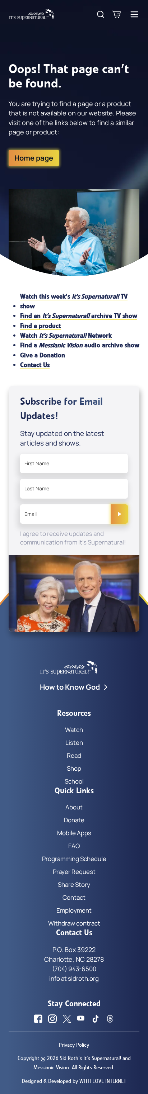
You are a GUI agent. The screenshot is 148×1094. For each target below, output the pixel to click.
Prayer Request (74, 871)
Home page (33, 158)
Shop (74, 768)
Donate (74, 820)
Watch (74, 730)
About (74, 807)
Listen (74, 742)
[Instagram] (52, 1018)
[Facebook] (38, 1018)
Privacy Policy (74, 1044)
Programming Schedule (74, 859)
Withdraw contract (74, 923)
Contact (74, 897)
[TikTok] (95, 1018)
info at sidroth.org (74, 978)
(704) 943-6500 (74, 969)
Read (74, 755)
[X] (67, 1018)
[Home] (32, 14)
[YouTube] (81, 1018)
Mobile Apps (74, 833)
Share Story (74, 884)
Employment (74, 910)
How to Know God (70, 687)
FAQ (74, 846)
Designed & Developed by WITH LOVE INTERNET (74, 1081)
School (74, 781)
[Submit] (119, 514)
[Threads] (110, 1018)
